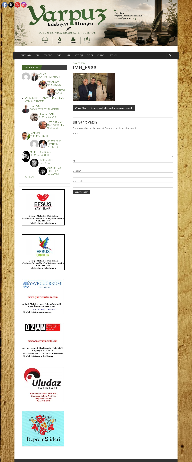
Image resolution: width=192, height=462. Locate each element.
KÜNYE (100, 55)
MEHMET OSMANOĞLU (40, 152)
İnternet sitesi (78, 181)
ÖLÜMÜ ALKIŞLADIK (47, 117)
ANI (37, 55)
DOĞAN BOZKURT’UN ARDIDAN (44, 109)
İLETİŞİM (113, 55)
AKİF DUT (43, 74)
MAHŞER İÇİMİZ (54, 85)
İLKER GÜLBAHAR (55, 122)
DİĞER (90, 55)
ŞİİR (68, 55)
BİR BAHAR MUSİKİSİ (39, 155)
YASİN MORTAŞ (54, 168)
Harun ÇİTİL (35, 106)
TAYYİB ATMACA (46, 160)
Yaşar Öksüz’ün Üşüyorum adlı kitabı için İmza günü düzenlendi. (104, 108)
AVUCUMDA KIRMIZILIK (40, 136)
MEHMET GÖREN (54, 141)
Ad (75, 161)
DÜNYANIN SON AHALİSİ (50, 77)
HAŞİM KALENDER (47, 114)
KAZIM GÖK (35, 133)
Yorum (76, 133)
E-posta (77, 171)
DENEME (48, 55)
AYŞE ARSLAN (53, 82)
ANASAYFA (26, 55)
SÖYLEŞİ (78, 55)
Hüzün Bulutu (44, 163)
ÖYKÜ (59, 55)
